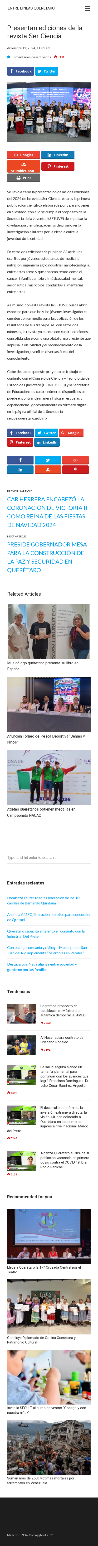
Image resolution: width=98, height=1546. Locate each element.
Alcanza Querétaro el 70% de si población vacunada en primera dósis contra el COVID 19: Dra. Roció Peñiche (64, 1160)
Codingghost (37, 1535)
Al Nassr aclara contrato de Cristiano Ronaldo (61, 1039)
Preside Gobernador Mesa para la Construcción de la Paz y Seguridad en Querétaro (47, 557)
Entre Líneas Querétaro (31, 8)
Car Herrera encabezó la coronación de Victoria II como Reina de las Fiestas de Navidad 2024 (47, 512)
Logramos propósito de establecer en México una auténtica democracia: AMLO (63, 1010)
